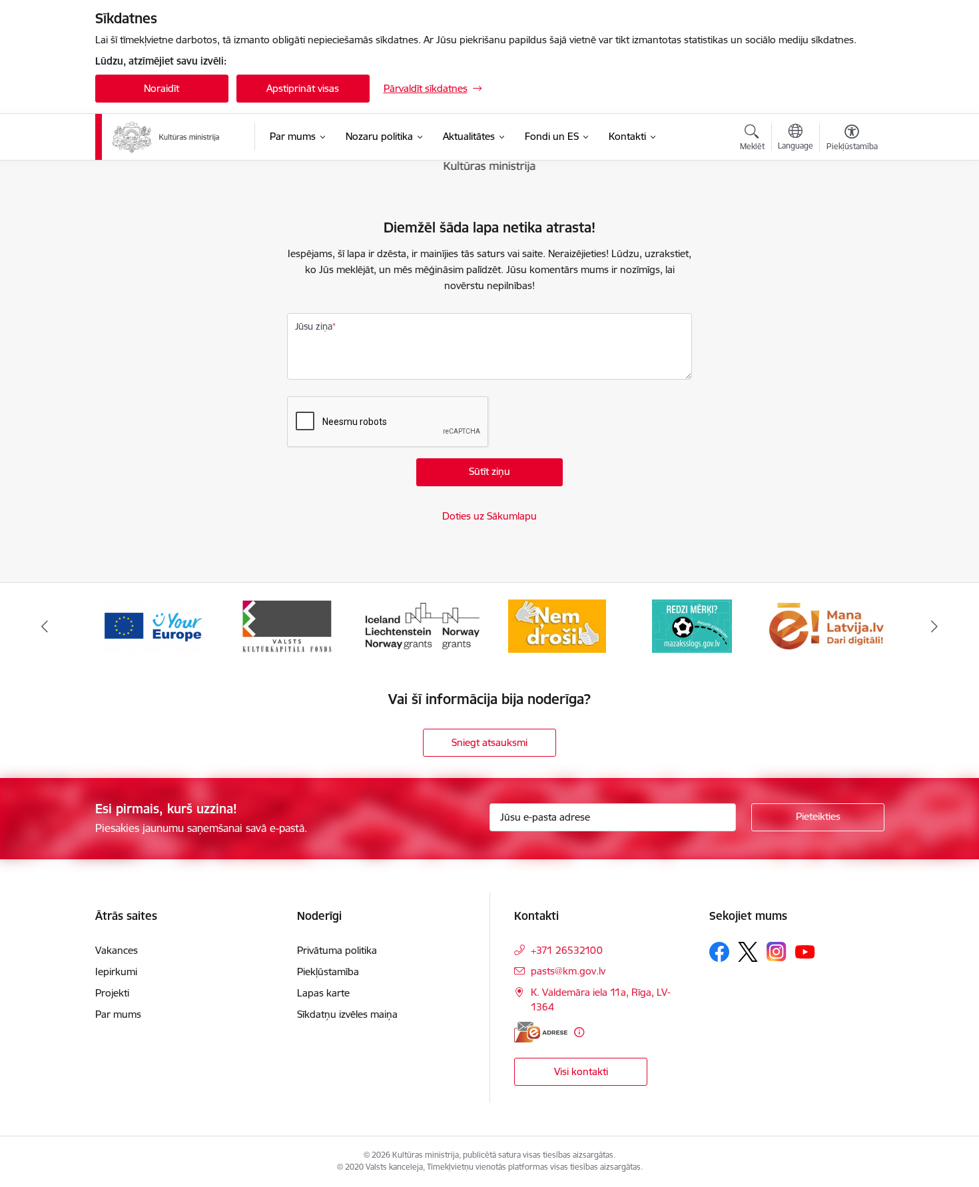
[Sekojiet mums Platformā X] (748, 952)
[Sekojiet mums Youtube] (805, 951)
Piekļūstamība (328, 971)
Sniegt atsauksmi (489, 742)
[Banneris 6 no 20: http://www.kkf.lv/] (152, 625)
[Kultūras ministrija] (166, 137)
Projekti (112, 993)
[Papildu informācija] (579, 1032)
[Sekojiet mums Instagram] (777, 951)
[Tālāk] (935, 626)
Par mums (118, 1014)
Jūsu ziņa (313, 326)
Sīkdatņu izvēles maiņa (347, 1014)
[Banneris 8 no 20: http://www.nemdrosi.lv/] (422, 625)
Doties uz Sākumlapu (489, 516)
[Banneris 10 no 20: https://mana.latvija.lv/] (692, 625)
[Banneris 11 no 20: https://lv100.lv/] (827, 625)
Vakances (116, 950)
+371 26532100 (567, 950)
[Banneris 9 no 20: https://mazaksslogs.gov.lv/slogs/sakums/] (557, 625)
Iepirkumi (116, 971)
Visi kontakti (581, 1071)
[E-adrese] (540, 1032)
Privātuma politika (337, 950)
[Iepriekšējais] (44, 626)
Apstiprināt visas (302, 88)
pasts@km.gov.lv (568, 971)
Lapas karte (323, 993)
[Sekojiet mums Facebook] (719, 952)
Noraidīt (161, 88)
